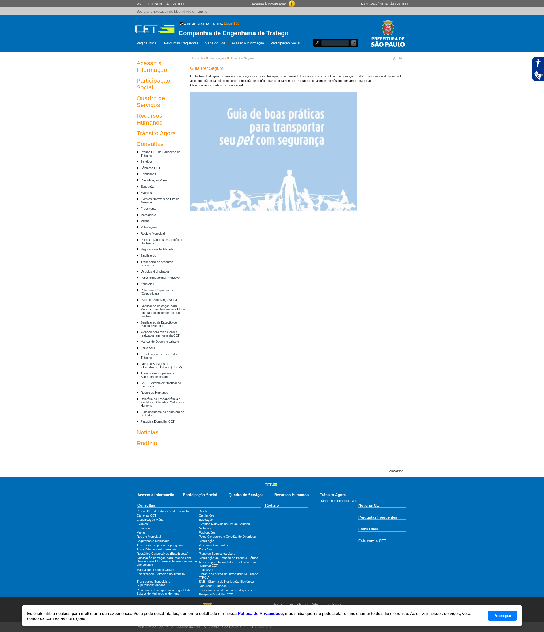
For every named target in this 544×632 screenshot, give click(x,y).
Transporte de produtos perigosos (160, 545)
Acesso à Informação (248, 43)
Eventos (146, 192)
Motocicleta (148, 215)
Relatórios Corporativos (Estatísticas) (157, 291)
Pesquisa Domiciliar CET (158, 421)
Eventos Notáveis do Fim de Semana (224, 524)
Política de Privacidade (260, 613)
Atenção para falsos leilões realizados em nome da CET (160, 333)
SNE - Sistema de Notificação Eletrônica (226, 581)
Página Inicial (147, 43)
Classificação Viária (154, 180)
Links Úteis (368, 529)
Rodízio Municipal (153, 233)
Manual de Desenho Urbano (160, 341)
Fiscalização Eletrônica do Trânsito (161, 574)
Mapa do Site (215, 43)
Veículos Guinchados (155, 271)
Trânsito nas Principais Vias (338, 500)
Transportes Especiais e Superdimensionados (157, 375)
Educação (147, 186)
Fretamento (148, 208)
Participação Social (285, 43)
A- (395, 59)
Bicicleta (146, 161)
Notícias (148, 432)
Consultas (150, 144)
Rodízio (147, 443)
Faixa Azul (148, 348)
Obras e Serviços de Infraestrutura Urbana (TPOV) (161, 365)
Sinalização (148, 255)
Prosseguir (502, 616)
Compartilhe (395, 470)
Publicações (149, 227)
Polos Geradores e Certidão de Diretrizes (227, 536)
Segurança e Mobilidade (157, 249)
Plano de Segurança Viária (159, 299)
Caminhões (148, 174)
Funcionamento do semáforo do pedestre (227, 590)
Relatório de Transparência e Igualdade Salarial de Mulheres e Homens (163, 402)
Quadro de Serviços (151, 101)
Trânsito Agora (156, 133)
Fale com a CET (372, 541)
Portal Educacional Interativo (160, 277)
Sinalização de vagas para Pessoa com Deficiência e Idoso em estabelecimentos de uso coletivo (163, 311)
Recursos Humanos (150, 119)
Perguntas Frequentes (181, 43)
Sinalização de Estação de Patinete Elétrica (159, 324)
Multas (145, 221)
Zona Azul (147, 284)
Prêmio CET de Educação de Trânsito (163, 511)
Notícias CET (369, 505)
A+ (401, 58)
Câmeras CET (150, 168)
